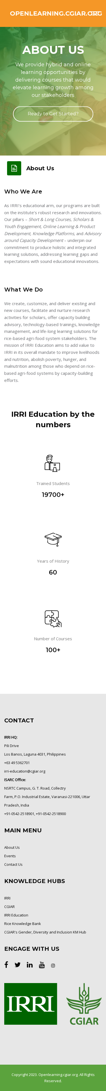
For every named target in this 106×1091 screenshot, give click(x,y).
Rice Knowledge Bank (22, 923)
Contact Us (13, 864)
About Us (12, 847)
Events (10, 855)
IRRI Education (16, 915)
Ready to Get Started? (53, 113)
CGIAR (9, 906)
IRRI (7, 898)
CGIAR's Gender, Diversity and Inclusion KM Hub (45, 932)
